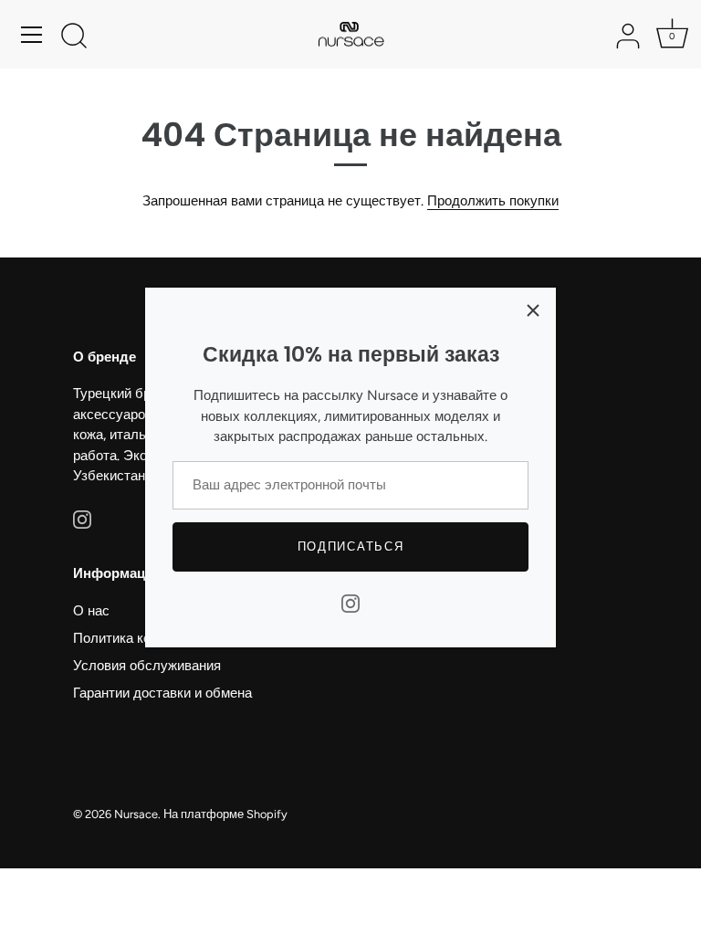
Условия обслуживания (147, 665)
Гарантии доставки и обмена (162, 693)
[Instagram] (350, 602)
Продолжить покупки (493, 201)
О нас (91, 611)
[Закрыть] (533, 310)
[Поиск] (74, 37)
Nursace (136, 814)
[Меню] (32, 35)
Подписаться (351, 546)
